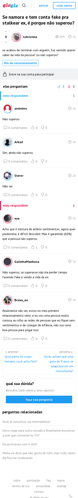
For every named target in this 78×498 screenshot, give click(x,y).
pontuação (33, 480)
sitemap (61, 486)
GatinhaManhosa (26, 262)
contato (39, 492)
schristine (30, 37)
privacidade (43, 486)
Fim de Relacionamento (20, 63)
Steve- (19, 176)
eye (17, 218)
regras (61, 480)
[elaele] (10, 5)
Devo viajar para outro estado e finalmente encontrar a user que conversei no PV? (38, 432)
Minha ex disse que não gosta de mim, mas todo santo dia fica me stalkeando (38, 455)
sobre (16, 480)
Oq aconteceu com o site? (19, 444)
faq (48, 480)
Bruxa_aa (21, 300)
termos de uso (21, 486)
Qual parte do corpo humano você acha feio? (21, 358)
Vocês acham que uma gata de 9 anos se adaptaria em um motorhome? (58, 363)
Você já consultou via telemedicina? (26, 422)
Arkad (18, 142)
